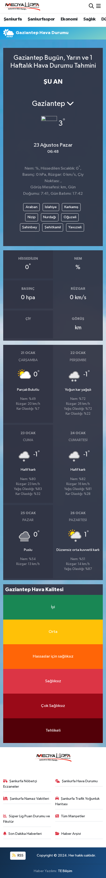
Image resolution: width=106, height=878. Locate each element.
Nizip (32, 217)
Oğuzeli (70, 217)
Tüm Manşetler (73, 816)
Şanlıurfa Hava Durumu (80, 781)
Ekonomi (69, 19)
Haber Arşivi (71, 834)
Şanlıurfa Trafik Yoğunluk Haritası (77, 801)
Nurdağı (49, 217)
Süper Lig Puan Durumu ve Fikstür (26, 818)
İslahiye (51, 207)
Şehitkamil (53, 227)
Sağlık (89, 19)
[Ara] (91, 6)
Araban (31, 207)
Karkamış (71, 207)
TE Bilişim (65, 871)
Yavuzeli (75, 227)
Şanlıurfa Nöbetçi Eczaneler (20, 783)
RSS (20, 855)
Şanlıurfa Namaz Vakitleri (29, 798)
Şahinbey (29, 227)
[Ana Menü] (98, 6)
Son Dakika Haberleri (25, 834)
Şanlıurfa (13, 19)
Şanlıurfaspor (41, 19)
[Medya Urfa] (21, 6)
